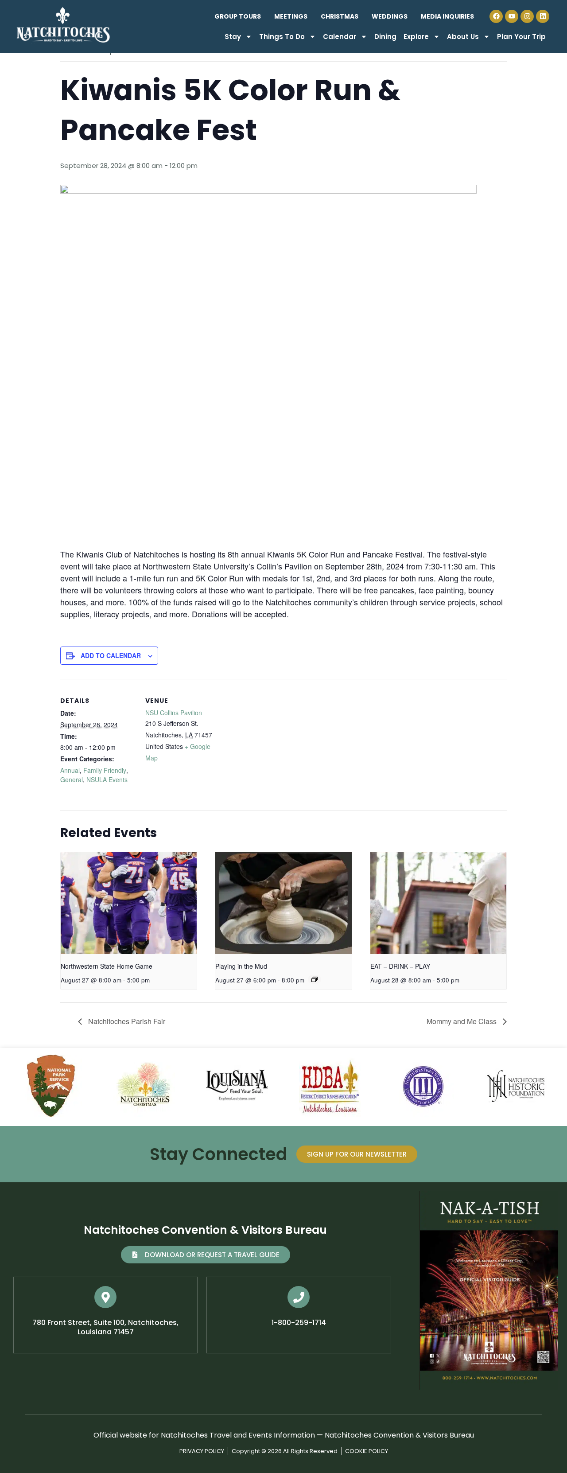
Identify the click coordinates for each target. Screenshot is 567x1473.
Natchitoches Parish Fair (125, 1021)
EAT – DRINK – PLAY (400, 966)
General (71, 779)
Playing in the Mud (241, 966)
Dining (385, 36)
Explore (416, 36)
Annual (70, 770)
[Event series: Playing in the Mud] (314, 979)
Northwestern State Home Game (106, 966)
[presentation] (129, 903)
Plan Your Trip (521, 36)
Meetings (290, 16)
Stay (233, 36)
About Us (463, 36)
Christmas (339, 16)
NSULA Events (107, 779)
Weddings (390, 16)
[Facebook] (496, 16)
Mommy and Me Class (462, 1021)
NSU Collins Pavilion (173, 712)
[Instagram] (527, 16)
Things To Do (282, 36)
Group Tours (237, 16)
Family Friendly (104, 770)
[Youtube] (511, 16)
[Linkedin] (542, 16)
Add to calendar (111, 655)
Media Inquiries (447, 16)
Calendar (339, 36)
